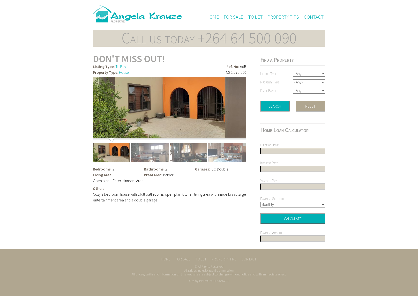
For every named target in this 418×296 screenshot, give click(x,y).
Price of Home (269, 144)
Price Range (268, 90)
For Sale (233, 17)
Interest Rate (269, 162)
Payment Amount (271, 232)
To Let (255, 17)
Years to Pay (268, 180)
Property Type (269, 82)
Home (212, 17)
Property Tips (283, 17)
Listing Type (268, 73)
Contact (314, 17)
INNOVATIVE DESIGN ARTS (214, 281)
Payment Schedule (272, 198)
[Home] (137, 14)
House (124, 72)
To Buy (120, 66)
